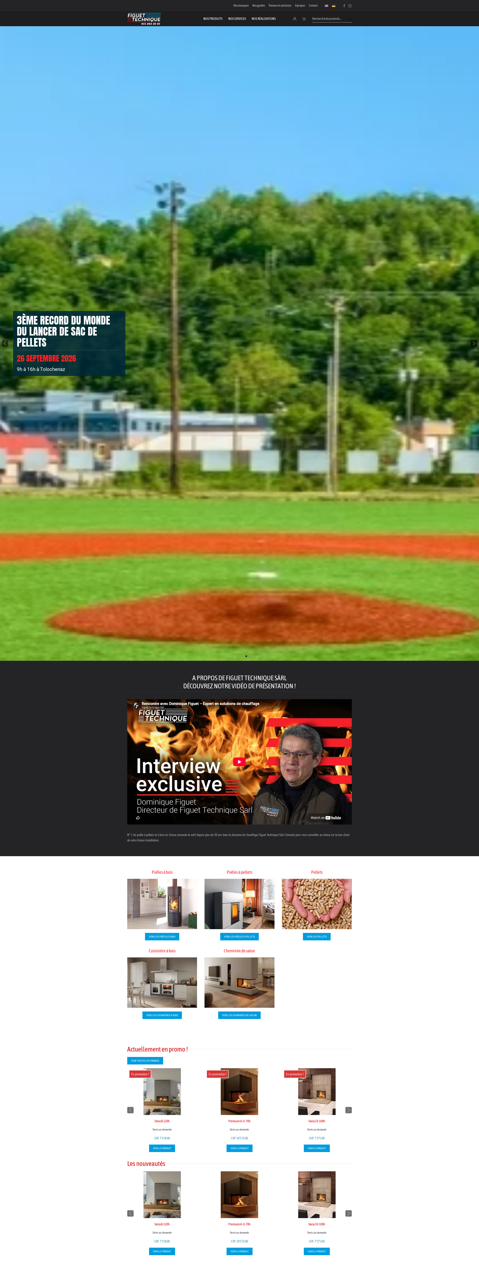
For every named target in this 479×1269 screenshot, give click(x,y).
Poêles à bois (162, 872)
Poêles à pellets (239, 872)
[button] (304, 18)
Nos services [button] (237, 19)
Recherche (350, 18)
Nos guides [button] (258, 5)
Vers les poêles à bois (162, 936)
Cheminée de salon (239, 950)
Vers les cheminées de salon (239, 1015)
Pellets (317, 872)
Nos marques (241, 5)
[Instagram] (350, 5)
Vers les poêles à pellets (239, 936)
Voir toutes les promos (145, 1060)
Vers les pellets (317, 936)
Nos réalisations (264, 19)
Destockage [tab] (242, 656)
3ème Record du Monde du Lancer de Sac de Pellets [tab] (246, 656)
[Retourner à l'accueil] (144, 18)
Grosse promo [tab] (237, 656)
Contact (313, 5)
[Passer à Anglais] (326, 5)
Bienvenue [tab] (233, 656)
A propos (300, 5)
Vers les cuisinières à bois (162, 1015)
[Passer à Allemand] (333, 5)
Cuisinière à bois (162, 950)
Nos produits (213, 19)
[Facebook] (344, 5)
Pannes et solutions (280, 5)
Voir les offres (36, 363)
